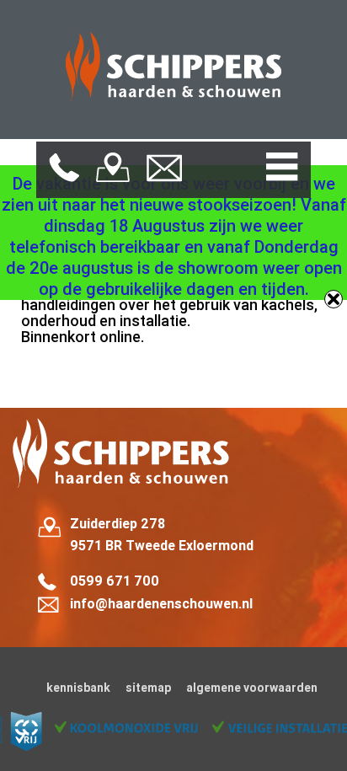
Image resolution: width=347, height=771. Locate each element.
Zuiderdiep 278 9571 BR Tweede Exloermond (162, 535)
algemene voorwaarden (252, 687)
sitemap (148, 687)
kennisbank (78, 687)
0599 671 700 (114, 581)
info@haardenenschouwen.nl (161, 604)
